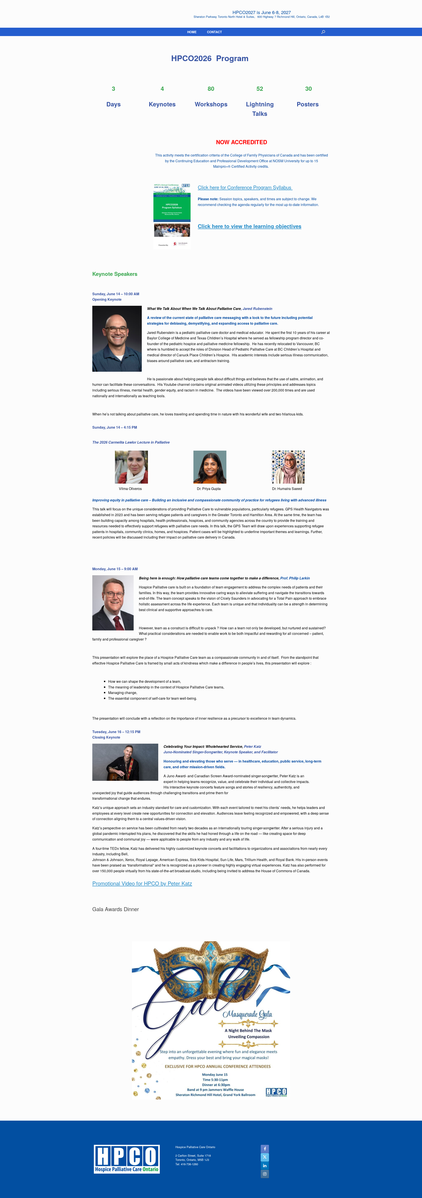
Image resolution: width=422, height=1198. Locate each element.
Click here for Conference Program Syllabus (245, 187)
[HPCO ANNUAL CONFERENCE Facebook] (265, 1149)
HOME (191, 32)
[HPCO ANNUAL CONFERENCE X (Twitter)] (265, 1157)
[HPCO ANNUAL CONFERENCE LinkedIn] (265, 1166)
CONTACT (214, 32)
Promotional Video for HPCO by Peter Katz (142, 883)
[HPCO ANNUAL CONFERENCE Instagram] (265, 1174)
